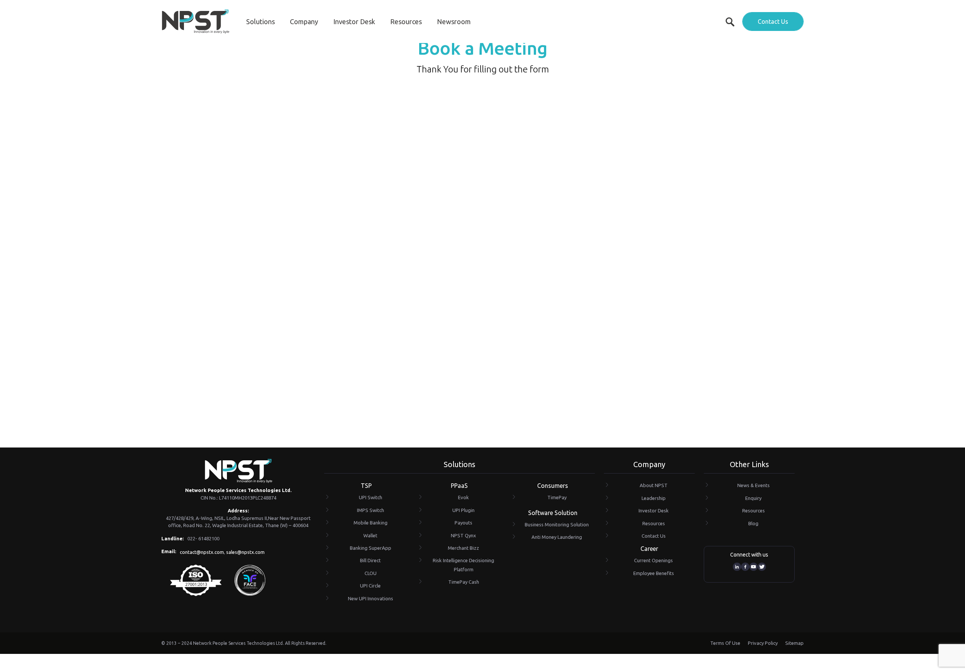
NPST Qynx (463, 535)
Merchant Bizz (463, 548)
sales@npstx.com (245, 552)
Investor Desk (354, 21)
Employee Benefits (653, 573)
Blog (753, 523)
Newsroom (454, 21)
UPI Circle (370, 585)
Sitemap (794, 643)
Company (304, 21)
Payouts (463, 522)
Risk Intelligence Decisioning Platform (463, 565)
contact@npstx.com (202, 552)
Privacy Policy (763, 643)
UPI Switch (370, 497)
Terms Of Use (725, 643)
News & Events (753, 485)
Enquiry (753, 498)
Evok (463, 497)
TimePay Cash (463, 581)
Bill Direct (370, 560)
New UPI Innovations (370, 598)
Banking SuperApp (370, 548)
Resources (406, 21)
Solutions (260, 21)
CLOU (371, 573)
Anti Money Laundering (557, 537)
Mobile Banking (371, 522)
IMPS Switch (370, 510)
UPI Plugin (463, 510)
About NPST (654, 485)
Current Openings (653, 560)
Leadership (654, 498)
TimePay (557, 497)
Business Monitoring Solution (557, 524)
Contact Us (773, 21)
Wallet (370, 535)
